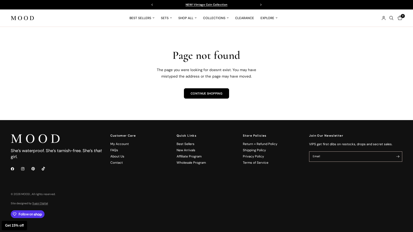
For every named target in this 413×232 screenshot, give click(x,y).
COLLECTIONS (214, 18)
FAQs (114, 150)
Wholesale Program (191, 162)
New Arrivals (186, 150)
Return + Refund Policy (260, 144)
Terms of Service (255, 162)
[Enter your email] (398, 156)
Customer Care (123, 135)
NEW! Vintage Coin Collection (207, 4)
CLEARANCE (244, 18)
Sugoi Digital (40, 203)
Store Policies (255, 135)
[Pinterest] (36, 169)
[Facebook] (15, 169)
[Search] (391, 18)
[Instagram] (26, 169)
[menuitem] (142, 18)
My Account (119, 144)
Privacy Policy (253, 156)
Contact (116, 162)
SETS (165, 18)
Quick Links (186, 135)
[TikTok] (46, 168)
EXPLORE (267, 18)
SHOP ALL (185, 18)
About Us (117, 156)
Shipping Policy (254, 150)
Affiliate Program (189, 156)
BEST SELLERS (140, 18)
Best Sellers (185, 144)
